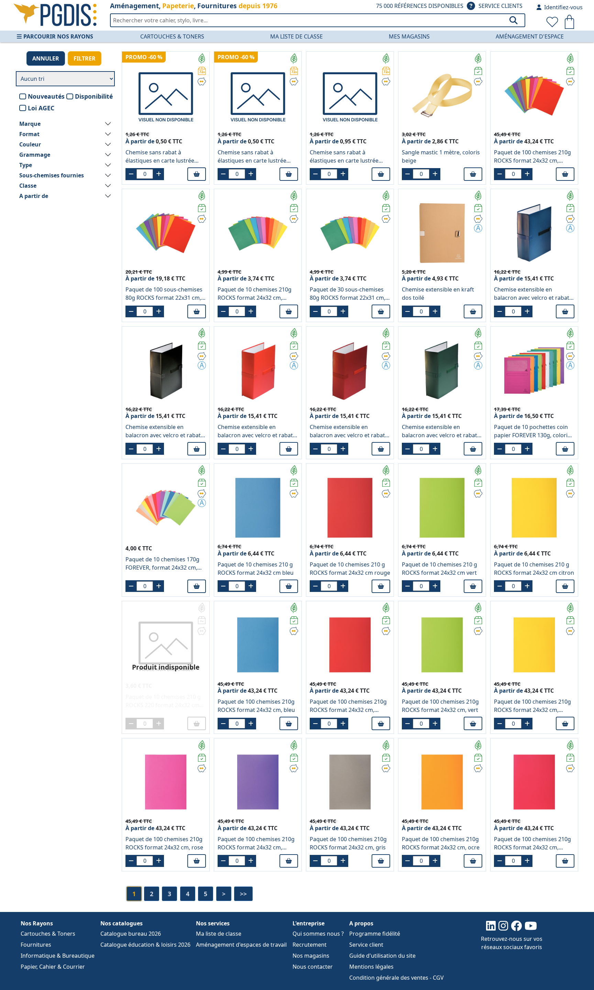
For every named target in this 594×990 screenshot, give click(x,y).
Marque (30, 124)
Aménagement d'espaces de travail (241, 944)
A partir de (33, 196)
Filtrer (85, 58)
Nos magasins (311, 955)
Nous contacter (313, 966)
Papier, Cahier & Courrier (53, 966)
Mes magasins (409, 36)
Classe (27, 185)
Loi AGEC (41, 108)
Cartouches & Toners (172, 36)
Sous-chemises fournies (51, 175)
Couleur (30, 144)
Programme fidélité (374, 933)
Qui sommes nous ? (318, 933)
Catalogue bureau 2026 (130, 933)
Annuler (45, 58)
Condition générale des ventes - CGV (396, 977)
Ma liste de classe (296, 36)
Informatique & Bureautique (58, 955)
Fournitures (36, 944)
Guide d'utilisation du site (382, 955)
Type (25, 165)
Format (29, 134)
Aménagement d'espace (530, 36)
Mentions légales (371, 966)
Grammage (34, 154)
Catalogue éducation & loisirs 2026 (145, 944)
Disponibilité (94, 96)
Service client (366, 944)
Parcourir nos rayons (58, 36)
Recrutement (310, 944)
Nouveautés (46, 96)
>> (243, 894)
